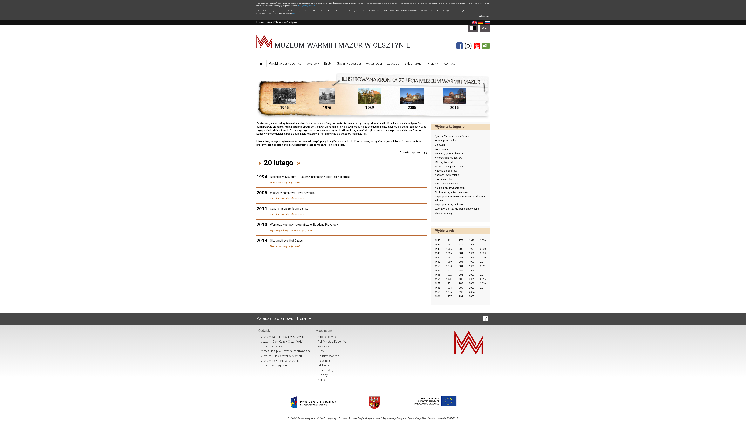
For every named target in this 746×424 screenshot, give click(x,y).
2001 (471, 279)
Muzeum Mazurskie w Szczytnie (279, 360)
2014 (483, 274)
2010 (483, 257)
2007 (483, 244)
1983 (460, 261)
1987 (460, 279)
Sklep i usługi (413, 63)
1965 (449, 248)
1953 (437, 266)
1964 (449, 244)
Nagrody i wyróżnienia (447, 174)
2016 (483, 283)
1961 (437, 296)
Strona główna (327, 336)
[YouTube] (477, 46)
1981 (460, 253)
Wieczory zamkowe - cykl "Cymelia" (292, 192)
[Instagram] (468, 46)
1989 (460, 287)
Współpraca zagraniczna (449, 204)
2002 (471, 283)
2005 (471, 296)
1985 (460, 270)
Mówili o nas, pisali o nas (449, 166)
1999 (471, 270)
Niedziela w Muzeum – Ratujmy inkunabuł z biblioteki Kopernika (310, 177)
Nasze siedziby (443, 179)
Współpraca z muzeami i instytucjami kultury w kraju (460, 198)
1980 (460, 248)
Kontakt (449, 63)
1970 (449, 266)
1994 (471, 248)
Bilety (328, 63)
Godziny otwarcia (349, 63)
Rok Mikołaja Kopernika (285, 63)
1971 (449, 270)
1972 (449, 274)
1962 (449, 240)
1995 (471, 253)
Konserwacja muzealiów (448, 157)
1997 (471, 261)
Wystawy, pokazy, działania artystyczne (291, 230)
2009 (483, 253)
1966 (449, 253)
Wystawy (313, 63)
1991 (460, 296)
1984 (460, 266)
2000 (471, 274)
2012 (483, 266)
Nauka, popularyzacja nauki (285, 182)
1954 (437, 270)
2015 (483, 279)
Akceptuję (484, 16)
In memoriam (442, 149)
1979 (460, 244)
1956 (437, 279)
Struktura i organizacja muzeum (452, 192)
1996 (471, 257)
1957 (437, 283)
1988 (460, 283)
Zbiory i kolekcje (444, 213)
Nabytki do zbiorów (446, 170)
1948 (437, 248)
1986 (460, 274)
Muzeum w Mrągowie (273, 365)
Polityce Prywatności (306, 6)
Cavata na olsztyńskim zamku (289, 208)
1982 (460, 257)
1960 (437, 292)
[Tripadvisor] (486, 46)
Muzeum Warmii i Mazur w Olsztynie (282, 336)
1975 (449, 287)
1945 (437, 240)
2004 (471, 292)
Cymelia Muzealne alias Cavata (287, 198)
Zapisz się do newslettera (281, 318)
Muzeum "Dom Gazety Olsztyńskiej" (282, 341)
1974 (449, 283)
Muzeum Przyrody (271, 346)
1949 (437, 253)
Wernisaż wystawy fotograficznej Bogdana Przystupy (304, 224)
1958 (437, 287)
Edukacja (393, 63)
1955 (437, 274)
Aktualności (374, 63)
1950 (437, 257)
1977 (449, 296)
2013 (483, 270)
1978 (460, 240)
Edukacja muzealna (446, 140)
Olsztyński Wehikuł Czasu (286, 240)
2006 (483, 240)
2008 (483, 248)
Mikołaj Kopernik (444, 162)
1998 (471, 266)
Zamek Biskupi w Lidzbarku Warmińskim (285, 351)
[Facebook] (459, 45)
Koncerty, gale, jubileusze (449, 153)
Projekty (433, 63)
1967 (449, 257)
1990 (460, 292)
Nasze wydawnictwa (446, 183)
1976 (449, 292)
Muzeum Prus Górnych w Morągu (281, 355)
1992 (471, 240)
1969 (449, 261)
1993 (471, 244)
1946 (437, 244)
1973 (449, 279)
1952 (437, 261)
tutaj (294, 13)
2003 (471, 287)
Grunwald (440, 144)
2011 (483, 261)
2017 (483, 287)
